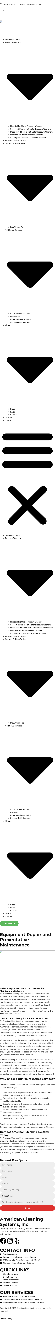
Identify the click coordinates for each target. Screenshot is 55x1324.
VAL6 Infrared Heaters (20, 314)
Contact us (41, 1071)
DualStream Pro (17, 227)
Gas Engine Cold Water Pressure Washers (28, 138)
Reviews (14, 415)
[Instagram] (10, 1241)
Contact (9, 418)
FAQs (12, 412)
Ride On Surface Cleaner (15, 140)
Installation (15, 316)
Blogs (12, 409)
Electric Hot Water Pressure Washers (26, 126)
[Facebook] (3, 1241)
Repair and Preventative (20, 319)
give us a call (6, 1149)
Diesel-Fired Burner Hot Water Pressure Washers (31, 132)
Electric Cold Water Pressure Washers (26, 135)
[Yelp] (17, 1241)
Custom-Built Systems (20, 322)
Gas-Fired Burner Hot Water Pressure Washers (30, 129)
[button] (27, 478)
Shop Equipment (12, 39)
